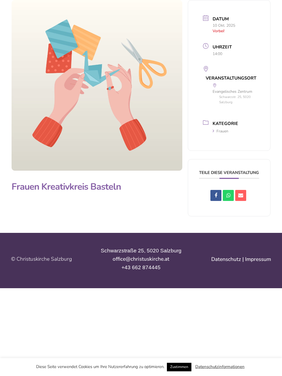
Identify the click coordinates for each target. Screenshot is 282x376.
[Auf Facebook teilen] (215, 195)
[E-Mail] (240, 195)
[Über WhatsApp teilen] (228, 195)
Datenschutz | (228, 259)
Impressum (258, 259)
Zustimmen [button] (179, 366)
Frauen (222, 131)
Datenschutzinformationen (220, 366)
